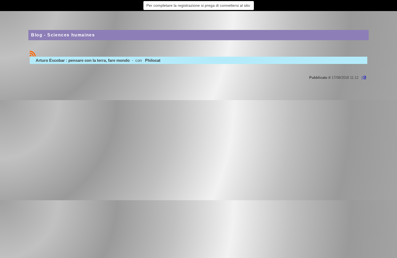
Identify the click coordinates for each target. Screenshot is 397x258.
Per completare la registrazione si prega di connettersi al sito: (198, 5)
